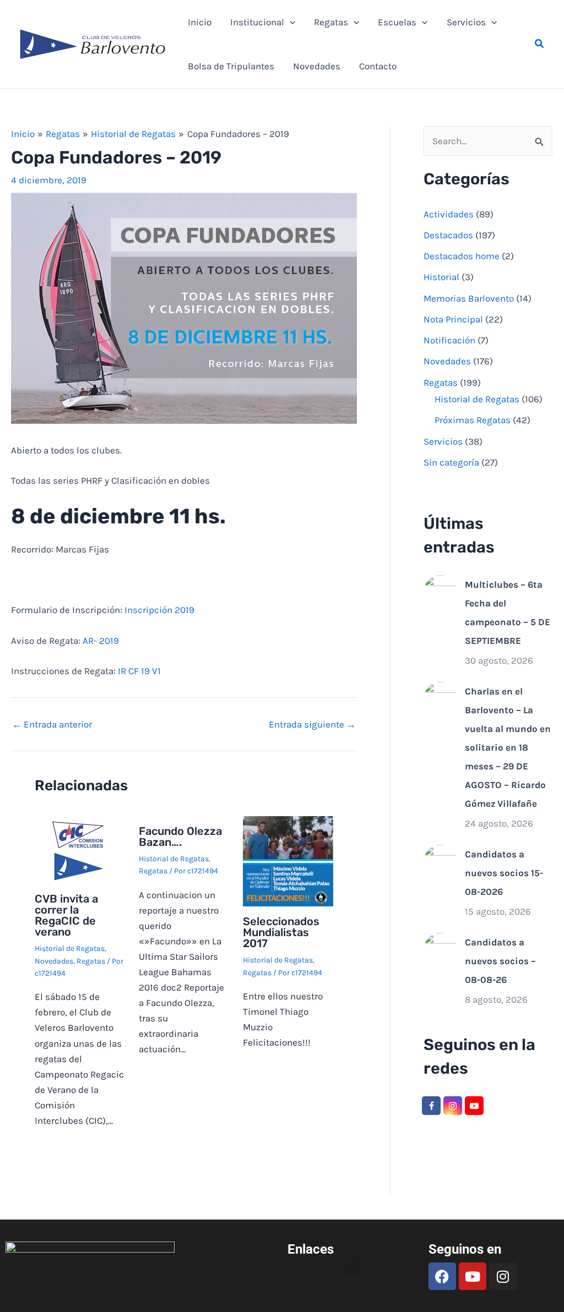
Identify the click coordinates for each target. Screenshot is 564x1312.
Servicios (466, 22)
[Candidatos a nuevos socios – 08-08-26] (440, 948)
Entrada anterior (52, 724)
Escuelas (397, 22)
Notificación (449, 340)
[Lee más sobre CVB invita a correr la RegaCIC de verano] (80, 849)
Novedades (316, 66)
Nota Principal (453, 319)
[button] (540, 44)
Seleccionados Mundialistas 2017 (281, 932)
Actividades (449, 214)
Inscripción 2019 (159, 609)
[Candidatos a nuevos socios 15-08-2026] (440, 860)
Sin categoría (451, 462)
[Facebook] (431, 1105)
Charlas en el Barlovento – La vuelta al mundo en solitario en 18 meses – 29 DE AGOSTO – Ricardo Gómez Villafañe (508, 747)
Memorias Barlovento (469, 298)
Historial (441, 276)
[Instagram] (452, 1105)
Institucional (257, 22)
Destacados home (462, 255)
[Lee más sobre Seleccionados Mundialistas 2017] (288, 860)
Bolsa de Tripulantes (231, 66)
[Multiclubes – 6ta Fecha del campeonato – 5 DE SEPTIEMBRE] (440, 590)
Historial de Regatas (70, 948)
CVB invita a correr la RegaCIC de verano (66, 915)
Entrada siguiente (312, 724)
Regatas (331, 22)
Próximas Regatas (473, 419)
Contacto (378, 66)
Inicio (200, 22)
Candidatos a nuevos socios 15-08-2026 (504, 873)
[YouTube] (474, 1105)
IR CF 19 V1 (139, 670)
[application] (289, 22)
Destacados (448, 234)
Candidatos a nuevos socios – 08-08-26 (500, 961)
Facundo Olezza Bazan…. (180, 836)
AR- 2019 (101, 640)
